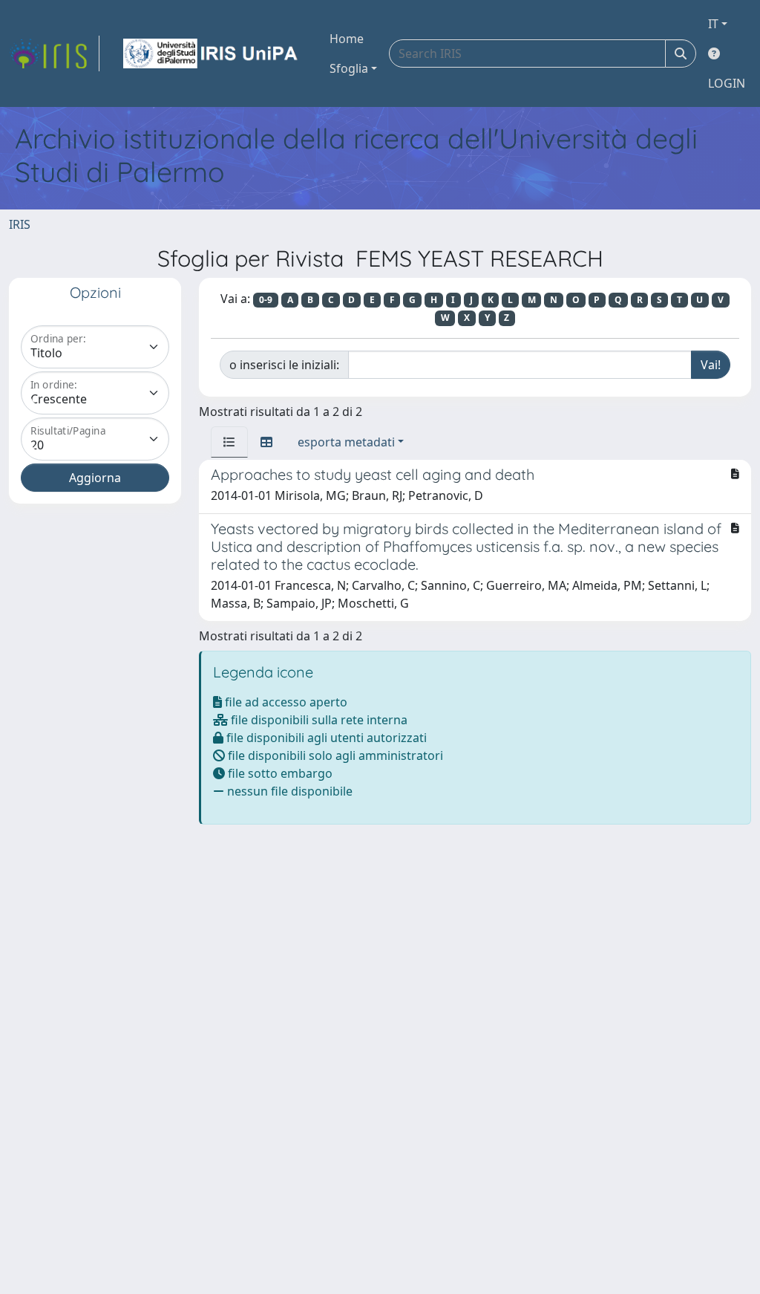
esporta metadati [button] (346, 442)
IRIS (19, 224)
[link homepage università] (211, 53)
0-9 (265, 299)
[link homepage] (54, 53)
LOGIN (726, 83)
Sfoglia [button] (349, 68)
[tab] (229, 442)
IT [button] (713, 24)
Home (347, 38)
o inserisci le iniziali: (284, 365)
